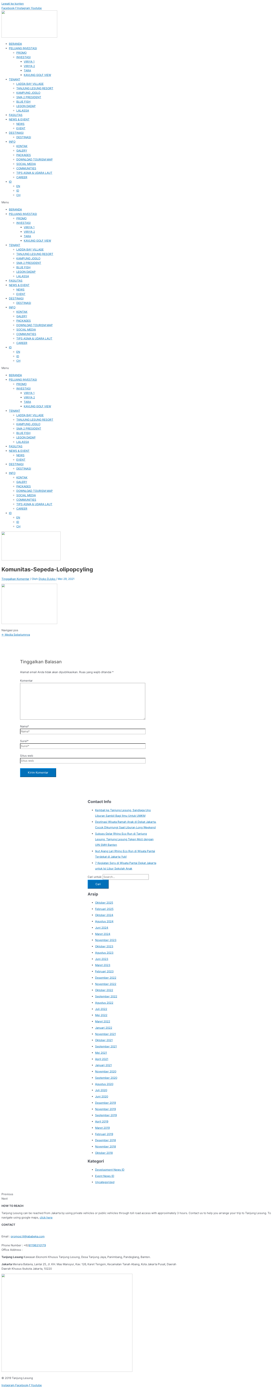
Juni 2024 (101, 927)
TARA (27, 70)
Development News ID (109, 1169)
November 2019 (105, 1109)
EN (18, 186)
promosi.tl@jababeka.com (28, 1236)
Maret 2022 (102, 1021)
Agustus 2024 (104, 921)
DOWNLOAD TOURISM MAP (34, 159)
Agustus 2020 (104, 1084)
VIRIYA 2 (29, 66)
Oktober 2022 (104, 990)
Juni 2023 (101, 959)
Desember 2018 (105, 1140)
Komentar (26, 680)
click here (46, 1217)
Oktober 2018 (104, 1153)
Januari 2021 (103, 1065)
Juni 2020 (101, 1096)
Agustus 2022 (104, 1002)
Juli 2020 (101, 1090)
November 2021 (105, 1034)
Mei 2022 (101, 1015)
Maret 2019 (102, 1128)
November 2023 (105, 940)
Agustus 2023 (104, 952)
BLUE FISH (23, 101)
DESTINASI (16, 133)
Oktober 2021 (104, 1040)
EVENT (20, 128)
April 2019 (101, 1121)
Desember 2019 (105, 1103)
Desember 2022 (105, 977)
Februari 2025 (104, 909)
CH (18, 195)
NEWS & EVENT (19, 119)
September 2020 (106, 1078)
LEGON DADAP (26, 106)
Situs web (26, 755)
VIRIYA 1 (29, 61)
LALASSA (22, 110)
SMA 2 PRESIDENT (28, 97)
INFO (12, 141)
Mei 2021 (101, 1052)
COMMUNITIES (26, 168)
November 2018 (105, 1146)
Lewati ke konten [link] (12, 3)
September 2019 (106, 1115)
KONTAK (21, 146)
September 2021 (106, 1046)
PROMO (21, 52)
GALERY (21, 150)
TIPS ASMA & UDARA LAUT (34, 173)
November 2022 (105, 984)
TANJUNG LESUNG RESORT (34, 88)
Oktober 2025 (104, 902)
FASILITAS (15, 115)
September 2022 (106, 996)
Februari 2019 (104, 1134)
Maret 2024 (102, 934)
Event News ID (104, 1176)
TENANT (14, 79)
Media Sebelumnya (15, 634)
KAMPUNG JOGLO (28, 93)
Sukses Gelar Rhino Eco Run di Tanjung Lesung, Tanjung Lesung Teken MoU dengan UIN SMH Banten (124, 839)
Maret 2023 (102, 965)
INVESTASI (23, 57)
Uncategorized (104, 1182)
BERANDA (15, 44)
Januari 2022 (103, 1027)
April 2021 (101, 1059)
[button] (136, 202)
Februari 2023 (104, 971)
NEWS (20, 124)
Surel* (24, 741)
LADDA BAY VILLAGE (30, 84)
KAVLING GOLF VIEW (37, 75)
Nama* (24, 726)
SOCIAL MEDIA (26, 164)
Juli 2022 (101, 1009)
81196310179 (37, 1245)
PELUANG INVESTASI (23, 48)
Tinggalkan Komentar (15, 579)
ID (10, 181)
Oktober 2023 (104, 946)
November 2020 (105, 1071)
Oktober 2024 (104, 915)
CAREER (21, 177)
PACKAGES (23, 155)
